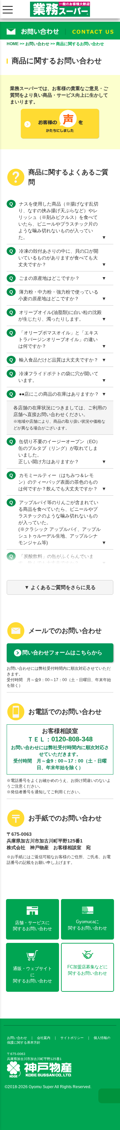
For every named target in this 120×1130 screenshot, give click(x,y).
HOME (13, 44)
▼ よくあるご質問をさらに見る (60, 587)
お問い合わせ (37, 44)
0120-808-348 (72, 739)
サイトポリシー (72, 1038)
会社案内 (43, 1038)
